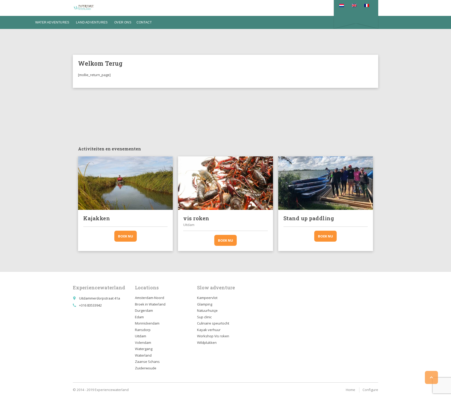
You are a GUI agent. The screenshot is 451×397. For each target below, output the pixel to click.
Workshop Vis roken (213, 336)
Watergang (143, 348)
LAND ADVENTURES (92, 22)
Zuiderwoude (145, 368)
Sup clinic (204, 317)
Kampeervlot (207, 297)
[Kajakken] (125, 183)
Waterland (143, 355)
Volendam (143, 342)
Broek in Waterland (150, 304)
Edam (139, 317)
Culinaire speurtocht (213, 323)
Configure (370, 389)
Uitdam (140, 336)
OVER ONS (122, 22)
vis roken (196, 218)
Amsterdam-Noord (149, 297)
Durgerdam (144, 310)
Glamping (204, 304)
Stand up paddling (308, 218)
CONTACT (144, 22)
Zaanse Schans (147, 361)
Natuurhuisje (207, 310)
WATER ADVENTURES (52, 22)
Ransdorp (143, 329)
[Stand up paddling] (325, 183)
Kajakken (96, 218)
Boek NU (125, 236)
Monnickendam (147, 323)
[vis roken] (225, 183)
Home (350, 389)
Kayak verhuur (209, 329)
